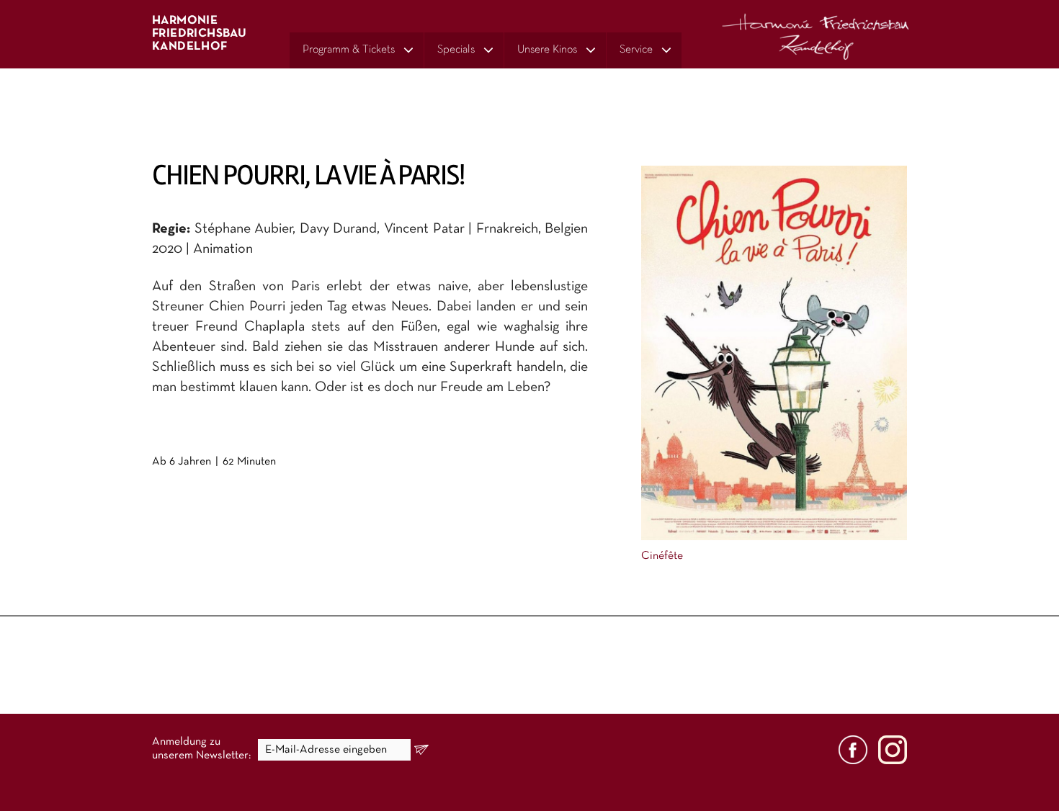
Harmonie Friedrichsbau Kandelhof (199, 33)
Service (636, 50)
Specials (456, 50)
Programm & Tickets (349, 50)
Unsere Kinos (547, 50)
